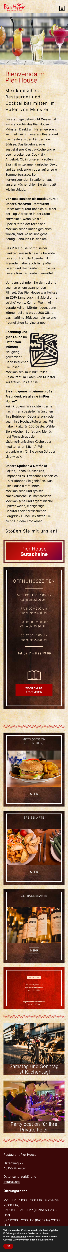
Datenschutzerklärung (19, 1176)
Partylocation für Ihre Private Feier (34, 1127)
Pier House (34, 551)
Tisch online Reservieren (33, 690)
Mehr (34, 794)
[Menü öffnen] (62, 8)
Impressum (11, 1181)
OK (8, 1246)
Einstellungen (18, 1236)
